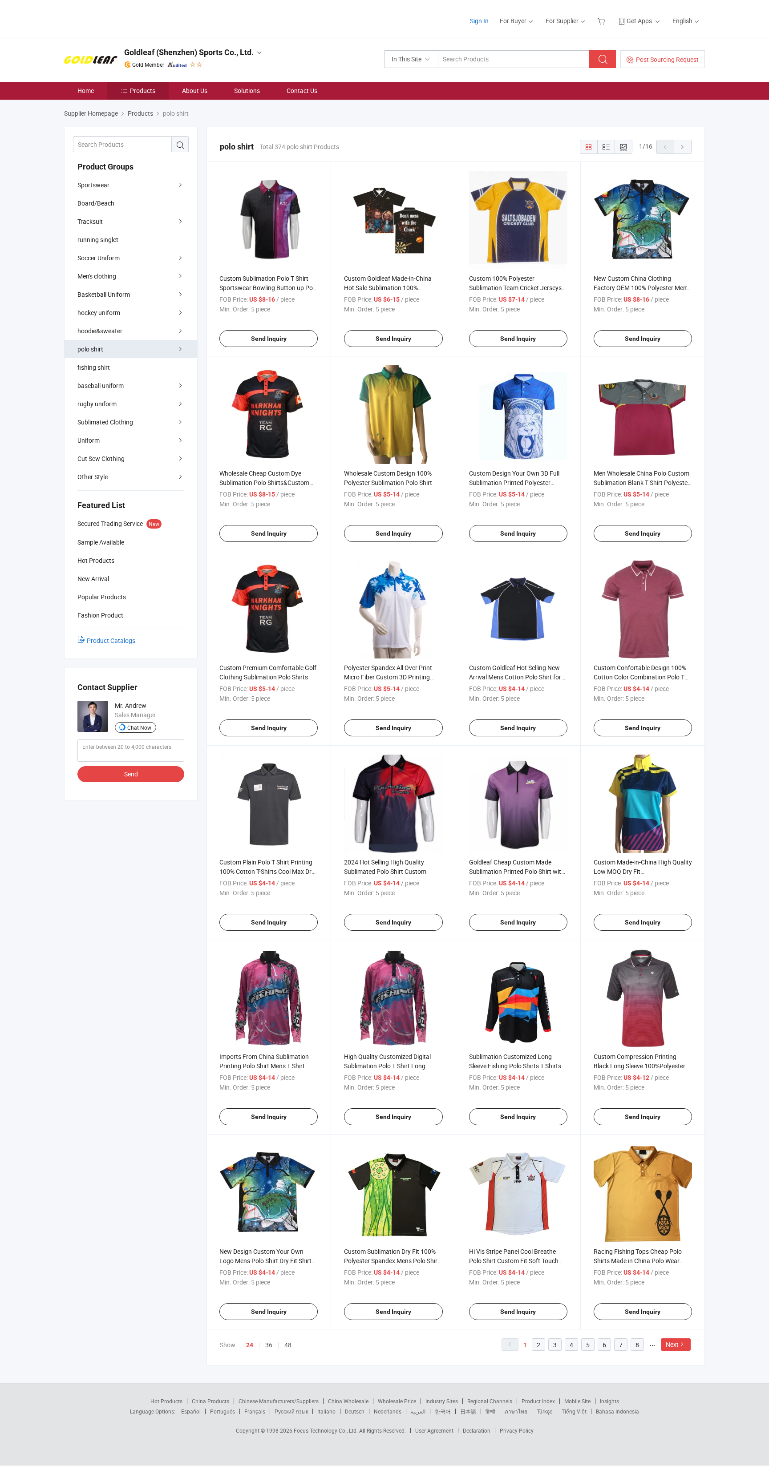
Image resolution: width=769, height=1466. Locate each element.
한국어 (443, 1411)
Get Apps (639, 20)
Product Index (538, 1401)
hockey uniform (98, 312)
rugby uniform (97, 404)
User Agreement (434, 1430)
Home (85, 90)
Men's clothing (96, 276)
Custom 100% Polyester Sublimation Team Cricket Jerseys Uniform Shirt (515, 287)
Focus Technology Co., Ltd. (326, 1430)
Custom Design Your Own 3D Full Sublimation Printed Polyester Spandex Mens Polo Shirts (514, 482)
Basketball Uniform (103, 294)
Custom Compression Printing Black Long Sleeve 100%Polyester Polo (639, 1065)
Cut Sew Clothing (101, 458)
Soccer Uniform (98, 258)
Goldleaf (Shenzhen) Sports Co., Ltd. (189, 52)
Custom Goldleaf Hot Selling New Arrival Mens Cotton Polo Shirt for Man (515, 677)
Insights (609, 1401)
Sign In (479, 20)
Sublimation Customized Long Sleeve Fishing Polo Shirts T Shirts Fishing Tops (515, 1065)
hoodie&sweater (99, 331)
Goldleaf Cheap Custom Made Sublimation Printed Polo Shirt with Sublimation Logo (517, 871)
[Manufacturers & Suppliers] (121, 17)
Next (672, 1344)
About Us (194, 90)
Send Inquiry (269, 338)
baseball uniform (100, 385)
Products (142, 90)
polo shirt (90, 349)
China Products (210, 1401)
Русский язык (291, 1411)
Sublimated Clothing (105, 422)
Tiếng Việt (574, 1411)
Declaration (476, 1430)
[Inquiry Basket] (602, 20)
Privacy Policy (517, 1430)
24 (249, 1345)
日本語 (468, 1411)
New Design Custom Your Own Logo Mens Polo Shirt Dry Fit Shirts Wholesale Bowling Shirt (267, 1260)
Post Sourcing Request (667, 59)
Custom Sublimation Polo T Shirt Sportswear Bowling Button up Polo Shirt (268, 287)
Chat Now (139, 727)
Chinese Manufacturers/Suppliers (279, 1401)
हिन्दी (490, 1411)
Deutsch (354, 1411)
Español (191, 1411)
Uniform (88, 440)
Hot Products (166, 1401)
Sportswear (93, 185)
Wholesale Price (397, 1401)
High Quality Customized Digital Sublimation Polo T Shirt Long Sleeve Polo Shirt (387, 1065)
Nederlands (387, 1411)
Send (131, 774)
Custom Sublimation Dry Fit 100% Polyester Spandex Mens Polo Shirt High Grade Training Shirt (392, 1260)
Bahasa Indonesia (617, 1411)
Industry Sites (441, 1401)
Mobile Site (577, 1401)
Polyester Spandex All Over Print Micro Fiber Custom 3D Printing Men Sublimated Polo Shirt (388, 677)
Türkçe (544, 1411)
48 (287, 1345)
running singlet (97, 239)
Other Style (92, 477)
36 (268, 1345)
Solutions (247, 90)
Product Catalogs (111, 640)
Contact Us (302, 90)
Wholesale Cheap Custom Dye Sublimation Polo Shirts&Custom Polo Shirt (264, 482)
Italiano (326, 1411)
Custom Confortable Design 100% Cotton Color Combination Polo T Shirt (640, 677)
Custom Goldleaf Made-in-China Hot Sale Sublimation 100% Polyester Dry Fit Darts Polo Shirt (388, 287)
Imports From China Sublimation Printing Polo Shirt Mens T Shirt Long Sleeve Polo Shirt (264, 1065)
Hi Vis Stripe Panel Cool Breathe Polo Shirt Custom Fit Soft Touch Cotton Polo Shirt (514, 1260)
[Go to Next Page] (682, 146)
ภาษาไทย (516, 1411)
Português (222, 1411)
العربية (418, 1411)
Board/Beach (95, 203)
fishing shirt (93, 367)
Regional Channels (489, 1401)
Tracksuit (90, 221)
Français (254, 1411)
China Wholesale (348, 1401)
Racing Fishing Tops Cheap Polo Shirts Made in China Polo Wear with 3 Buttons (638, 1260)
